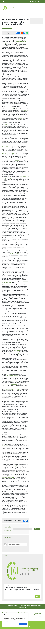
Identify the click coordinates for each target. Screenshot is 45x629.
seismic (12, 108)
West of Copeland (6, 146)
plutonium (16, 475)
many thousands (17, 466)
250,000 (20, 468)
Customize (8, 624)
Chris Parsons (6, 124)
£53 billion (14, 384)
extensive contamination (8, 477)
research (17, 160)
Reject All (15, 624)
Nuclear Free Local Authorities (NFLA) (13, 389)
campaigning (17, 350)
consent (16, 491)
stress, (20, 118)
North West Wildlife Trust (8, 153)
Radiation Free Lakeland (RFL (12, 253)
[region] (15, 620)
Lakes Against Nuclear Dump (12, 353)
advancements (5, 445)
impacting (25, 110)
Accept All (23, 624)
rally (3, 354)
